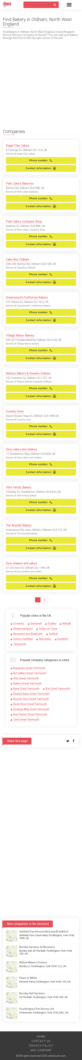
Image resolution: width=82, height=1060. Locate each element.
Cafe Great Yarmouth (26, 719)
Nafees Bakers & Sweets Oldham (28, 373)
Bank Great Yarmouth (26, 688)
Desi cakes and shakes (21, 449)
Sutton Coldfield (23, 639)
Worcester (45, 639)
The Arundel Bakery (19, 525)
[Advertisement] (41, 81)
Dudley (52, 623)
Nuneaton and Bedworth (28, 633)
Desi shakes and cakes (21, 563)
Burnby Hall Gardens (32, 993)
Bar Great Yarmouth (58, 688)
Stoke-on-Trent (48, 628)
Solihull (53, 633)
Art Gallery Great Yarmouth (29, 673)
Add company (41, 1050)
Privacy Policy (41, 1045)
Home (41, 1036)
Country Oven (15, 411)
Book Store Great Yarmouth (30, 704)
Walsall (66, 623)
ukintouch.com (57, 1055)
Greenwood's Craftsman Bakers (27, 297)
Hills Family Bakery (18, 487)
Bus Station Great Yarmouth (30, 714)
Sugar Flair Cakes (17, 145)
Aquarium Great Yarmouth (29, 668)
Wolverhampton (23, 628)
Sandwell (36, 623)
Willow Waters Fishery (33, 962)
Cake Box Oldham (17, 259)
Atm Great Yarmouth (26, 678)
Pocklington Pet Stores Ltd (36, 1009)
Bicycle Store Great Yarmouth (31, 698)
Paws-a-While (28, 978)
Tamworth (19, 644)
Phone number (38, 160)
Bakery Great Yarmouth (27, 683)
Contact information (38, 168)
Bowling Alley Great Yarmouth (31, 709)
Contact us (41, 1041)
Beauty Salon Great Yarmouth (31, 693)
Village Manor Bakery (20, 335)
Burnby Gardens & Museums (37, 947)
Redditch (63, 639)
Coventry (18, 623)
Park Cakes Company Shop (24, 221)
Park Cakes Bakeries (20, 183)
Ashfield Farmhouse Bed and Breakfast (43, 931)
